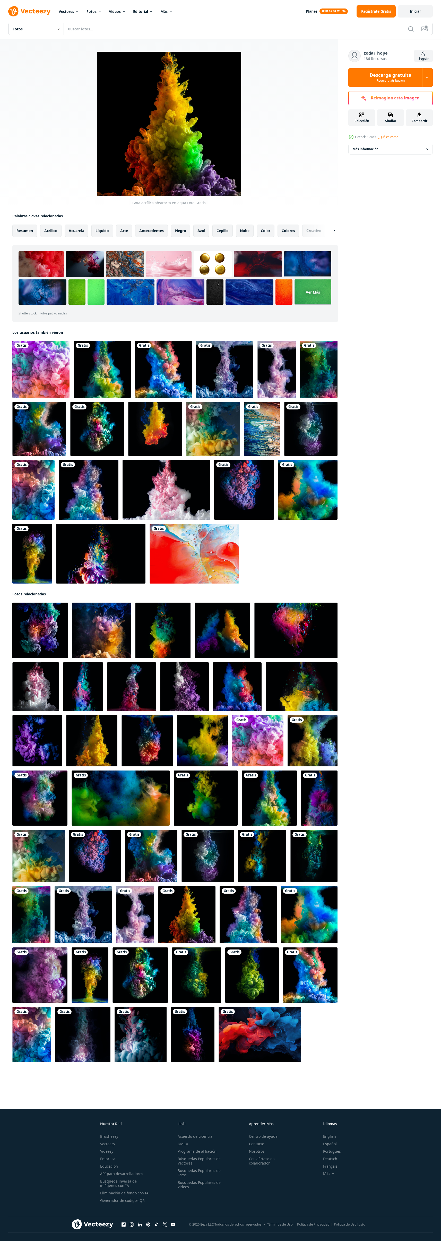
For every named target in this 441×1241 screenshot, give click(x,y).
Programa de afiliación (197, 1151)
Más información (365, 149)
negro (180, 230)
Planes (311, 11)
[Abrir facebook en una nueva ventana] (124, 1224)
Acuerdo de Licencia (195, 1136)
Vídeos (115, 11)
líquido (102, 230)
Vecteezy (107, 1143)
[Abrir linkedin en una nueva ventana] (140, 1224)
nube (244, 230)
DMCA (183, 1143)
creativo (313, 230)
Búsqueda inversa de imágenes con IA (118, 1183)
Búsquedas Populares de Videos (199, 1184)
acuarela (76, 230)
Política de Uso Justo (349, 1224)
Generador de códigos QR (122, 1200)
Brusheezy (109, 1136)
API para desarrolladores (121, 1173)
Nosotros (256, 1151)
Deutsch (330, 1158)
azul (201, 230)
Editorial (140, 11)
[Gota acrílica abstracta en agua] (41, 369)
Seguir (424, 58)
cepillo (223, 230)
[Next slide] (330, 231)
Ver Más (313, 292)
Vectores (66, 11)
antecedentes (151, 230)
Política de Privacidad (313, 1224)
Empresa (107, 1158)
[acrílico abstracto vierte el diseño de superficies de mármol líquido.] (262, 429)
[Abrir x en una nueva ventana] (165, 1224)
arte (124, 230)
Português (332, 1151)
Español (330, 1143)
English (329, 1136)
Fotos (92, 11)
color (265, 230)
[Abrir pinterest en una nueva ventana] (148, 1224)
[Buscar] (411, 29)
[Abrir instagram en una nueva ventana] (132, 1224)
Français (330, 1166)
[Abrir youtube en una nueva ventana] (173, 1224)
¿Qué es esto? (388, 137)
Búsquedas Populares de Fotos (199, 1172)
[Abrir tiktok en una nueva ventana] (156, 1224)
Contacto (256, 1143)
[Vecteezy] (29, 11)
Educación (109, 1166)
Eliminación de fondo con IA (124, 1193)
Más (164, 11)
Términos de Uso (280, 1224)
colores (288, 230)
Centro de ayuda (263, 1136)
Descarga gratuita (390, 77)
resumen (24, 230)
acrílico (50, 230)
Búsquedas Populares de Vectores (199, 1161)
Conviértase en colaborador (262, 1161)
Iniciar (415, 11)
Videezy (106, 1151)
